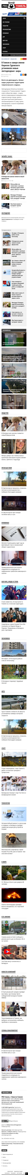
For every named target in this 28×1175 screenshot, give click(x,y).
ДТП (4, 37)
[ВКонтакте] (21, 75)
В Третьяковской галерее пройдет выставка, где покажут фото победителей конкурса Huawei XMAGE (13, 995)
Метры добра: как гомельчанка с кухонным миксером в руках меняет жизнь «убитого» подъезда (17, 186)
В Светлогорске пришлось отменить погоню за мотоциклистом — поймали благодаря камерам (14, 490)
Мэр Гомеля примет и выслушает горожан (16, 205)
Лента (4, 18)
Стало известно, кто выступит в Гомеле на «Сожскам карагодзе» (17, 314)
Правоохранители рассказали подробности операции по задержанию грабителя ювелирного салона (14, 570)
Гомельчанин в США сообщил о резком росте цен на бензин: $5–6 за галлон (13, 939)
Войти (4, 1157)
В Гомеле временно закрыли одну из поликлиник (13, 406)
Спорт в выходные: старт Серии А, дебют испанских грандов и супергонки (13, 770)
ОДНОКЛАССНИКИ (18, 1171)
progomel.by (5, 76)
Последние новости (6, 230)
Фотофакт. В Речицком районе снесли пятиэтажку (18, 234)
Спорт (4, 48)
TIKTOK (24, 1173)
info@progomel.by (6, 1126)
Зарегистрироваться (8, 1154)
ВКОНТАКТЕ (10, 1171)
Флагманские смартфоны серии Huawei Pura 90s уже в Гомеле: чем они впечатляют (13, 851)
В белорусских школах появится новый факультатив (17, 242)
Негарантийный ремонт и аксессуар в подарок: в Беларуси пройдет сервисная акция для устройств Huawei (18, 273)
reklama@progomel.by (17, 1130)
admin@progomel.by (6, 1135)
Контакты (5, 1166)
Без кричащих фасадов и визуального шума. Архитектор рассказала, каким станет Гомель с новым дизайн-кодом (14, 374)
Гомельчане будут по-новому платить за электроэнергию (14, 343)
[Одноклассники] (23, 75)
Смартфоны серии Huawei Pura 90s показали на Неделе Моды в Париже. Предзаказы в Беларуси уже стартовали (13, 627)
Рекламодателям (7, 1163)
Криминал (6, 33)
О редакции (5, 1160)
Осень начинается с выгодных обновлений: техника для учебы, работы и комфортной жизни (18, 285)
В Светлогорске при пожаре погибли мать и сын (11, 513)
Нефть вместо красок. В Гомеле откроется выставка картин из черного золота (18, 295)
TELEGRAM (13, 1173)
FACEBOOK (7, 1173)
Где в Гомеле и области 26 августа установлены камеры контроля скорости (18, 263)
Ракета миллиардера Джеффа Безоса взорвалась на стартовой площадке (13, 906)
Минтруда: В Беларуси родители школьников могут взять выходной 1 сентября (18, 196)
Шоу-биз (5, 40)
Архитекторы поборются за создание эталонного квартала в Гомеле (13, 390)
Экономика (6, 44)
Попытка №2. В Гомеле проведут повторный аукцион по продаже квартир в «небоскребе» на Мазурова (13, 358)
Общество (5, 26)
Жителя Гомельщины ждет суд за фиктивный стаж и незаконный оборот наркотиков (13, 545)
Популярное (6, 330)
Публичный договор (7, 1143)
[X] (25, 75)
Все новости (5, 59)
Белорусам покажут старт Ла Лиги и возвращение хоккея (14, 794)
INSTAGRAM (19, 1173)
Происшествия (7, 29)
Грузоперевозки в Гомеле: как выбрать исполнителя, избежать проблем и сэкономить (13, 1020)
